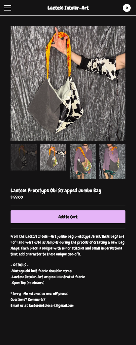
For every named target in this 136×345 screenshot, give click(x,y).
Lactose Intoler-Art (68, 7)
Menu (8, 8)
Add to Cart (68, 217)
